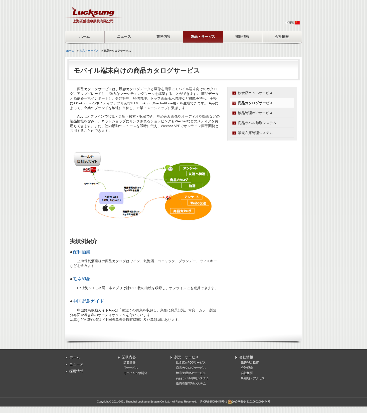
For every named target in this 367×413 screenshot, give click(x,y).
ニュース (124, 36)
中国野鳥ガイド (88, 301)
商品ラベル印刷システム (257, 123)
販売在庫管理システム (255, 133)
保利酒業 (82, 251)
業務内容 (164, 36)
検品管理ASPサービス (255, 113)
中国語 (290, 22)
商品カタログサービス (255, 103)
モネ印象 (82, 278)
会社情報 (282, 36)
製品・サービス (203, 36)
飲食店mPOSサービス (255, 93)
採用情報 (242, 36)
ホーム (84, 36)
